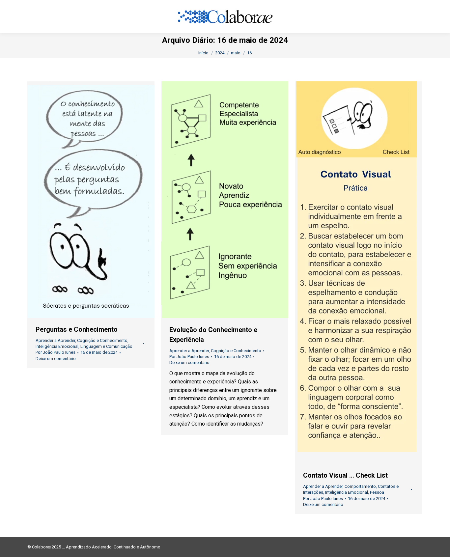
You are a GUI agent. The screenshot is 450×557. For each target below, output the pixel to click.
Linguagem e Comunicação (106, 346)
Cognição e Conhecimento (102, 340)
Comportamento (360, 486)
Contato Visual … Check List (345, 475)
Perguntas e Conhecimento (77, 329)
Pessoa (377, 492)
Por (55, 352)
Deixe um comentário (56, 358)
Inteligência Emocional (57, 346)
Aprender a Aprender (55, 340)
